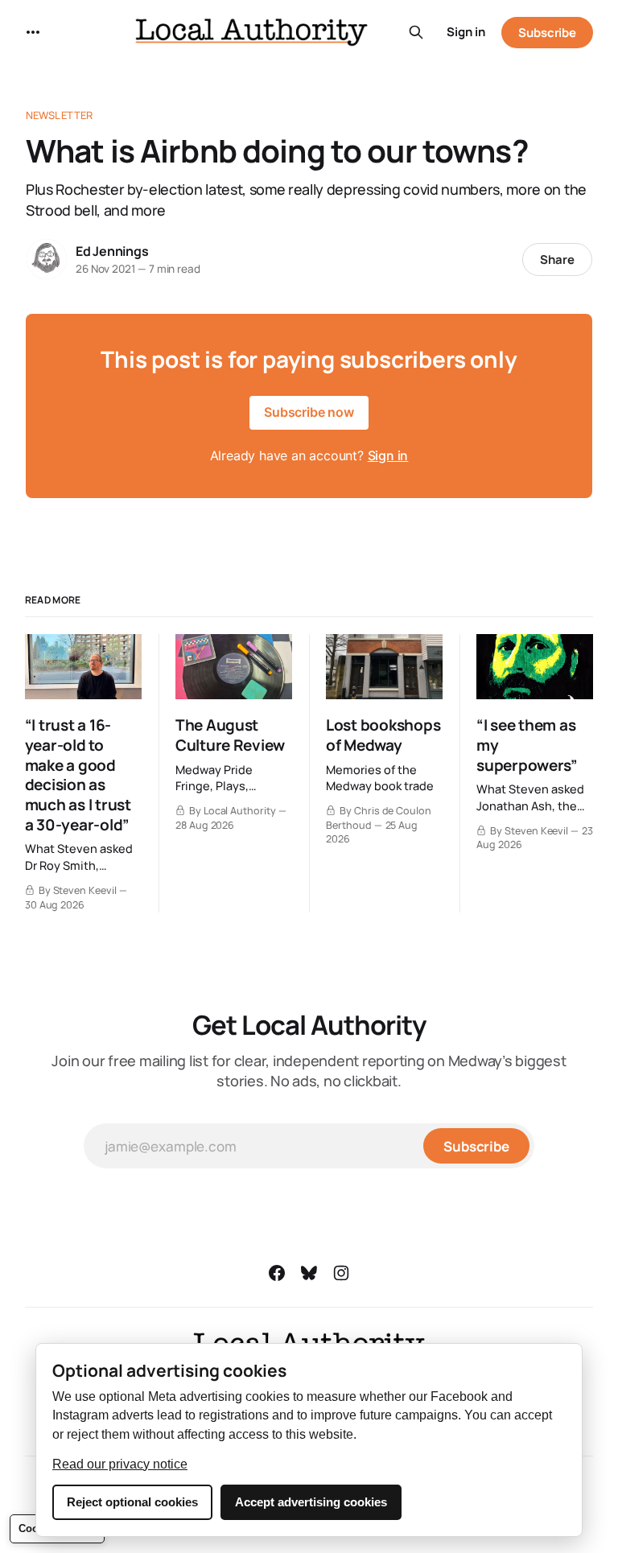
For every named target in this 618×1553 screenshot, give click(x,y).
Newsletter (59, 115)
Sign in (466, 31)
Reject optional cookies (132, 1502)
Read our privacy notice (119, 1464)
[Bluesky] (309, 1273)
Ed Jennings (112, 251)
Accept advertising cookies (311, 1502)
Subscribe (547, 32)
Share (557, 259)
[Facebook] (277, 1273)
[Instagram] (341, 1273)
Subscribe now (309, 412)
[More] (33, 32)
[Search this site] (416, 32)
